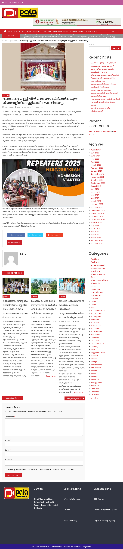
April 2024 (95, 234)
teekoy (94, 377)
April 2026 (95, 162)
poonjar (94, 361)
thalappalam (96, 383)
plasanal (94, 355)
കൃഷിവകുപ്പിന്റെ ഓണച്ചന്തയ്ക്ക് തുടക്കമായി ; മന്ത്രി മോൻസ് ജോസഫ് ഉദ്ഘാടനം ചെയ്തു (103, 66)
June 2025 (95, 192)
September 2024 (98, 219)
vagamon (95, 392)
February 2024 (97, 240)
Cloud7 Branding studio (82, 547)
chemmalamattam (99, 280)
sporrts (94, 371)
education (95, 289)
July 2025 (95, 189)
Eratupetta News (41, 502)
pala (93, 349)
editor (19, 107)
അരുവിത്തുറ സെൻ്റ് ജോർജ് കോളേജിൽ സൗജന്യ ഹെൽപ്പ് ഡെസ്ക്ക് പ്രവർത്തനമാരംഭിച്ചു (75, 398)
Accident (37, 31)
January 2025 (96, 207)
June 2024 (95, 228)
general (17, 31)
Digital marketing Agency (104, 520)
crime (65, 31)
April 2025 (95, 198)
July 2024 (95, 225)
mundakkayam (97, 343)
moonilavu (95, 340)
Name (8, 440)
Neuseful (44, 505)
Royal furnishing (70, 520)
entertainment (97, 292)
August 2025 (96, 186)
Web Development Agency (105, 510)
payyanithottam (98, 352)
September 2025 (98, 183)
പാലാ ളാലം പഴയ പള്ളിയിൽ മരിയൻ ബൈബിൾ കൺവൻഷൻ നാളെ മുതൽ (105, 102)
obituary (47, 31)
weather (94, 398)
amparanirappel (98, 265)
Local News (91, 31)
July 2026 (95, 153)
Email (8, 450)
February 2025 (97, 204)
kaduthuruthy (96, 313)
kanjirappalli (96, 316)
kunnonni (95, 328)
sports (93, 374)
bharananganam (98, 274)
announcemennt (77, 31)
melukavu (95, 337)
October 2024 (97, 216)
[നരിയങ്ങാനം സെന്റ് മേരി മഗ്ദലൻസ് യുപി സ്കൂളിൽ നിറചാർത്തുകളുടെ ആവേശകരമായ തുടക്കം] (16, 286)
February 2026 (97, 168)
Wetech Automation (72, 499)
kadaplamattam (98, 310)
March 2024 (96, 237)
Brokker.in (38, 508)
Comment (10, 417)
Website (8, 459)
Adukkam (95, 262)
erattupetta (96, 295)
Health (93, 304)
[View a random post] (118, 31)
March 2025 (96, 201)
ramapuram (96, 368)
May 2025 (95, 195)
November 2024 (98, 213)
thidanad (95, 386)
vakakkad (95, 395)
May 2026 (95, 159)
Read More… (51, 376)
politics (94, 358)
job (92, 307)
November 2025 (97, 177)
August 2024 (96, 222)
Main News (57, 31)
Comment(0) (28, 107)
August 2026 (96, 150)
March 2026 (96, 165)
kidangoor (95, 319)
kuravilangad (96, 331)
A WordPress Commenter (99, 131)
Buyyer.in (53, 505)
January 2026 (96, 171)
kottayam (26, 31)
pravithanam (96, 365)
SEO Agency (99, 499)
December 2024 (98, 210)
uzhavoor (95, 389)
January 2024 (96, 243)
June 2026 (95, 156)
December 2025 (98, 174)
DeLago (67, 510)
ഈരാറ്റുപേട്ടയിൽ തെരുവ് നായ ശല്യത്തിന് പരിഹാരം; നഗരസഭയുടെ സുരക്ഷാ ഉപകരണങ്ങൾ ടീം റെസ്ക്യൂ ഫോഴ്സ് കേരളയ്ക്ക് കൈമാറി (104, 90)
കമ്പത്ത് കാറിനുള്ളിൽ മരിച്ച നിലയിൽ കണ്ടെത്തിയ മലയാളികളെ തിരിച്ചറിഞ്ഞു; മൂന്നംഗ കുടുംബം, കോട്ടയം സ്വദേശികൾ (14, 398)
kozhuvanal (96, 325)
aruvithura (95, 271)
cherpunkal (95, 283)
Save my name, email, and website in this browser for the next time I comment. (41, 469)
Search (92, 45)
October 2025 (97, 180)
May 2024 (95, 231)
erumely (94, 298)
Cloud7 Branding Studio (43, 499)
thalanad (95, 380)
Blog (93, 277)
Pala (10, 31)
